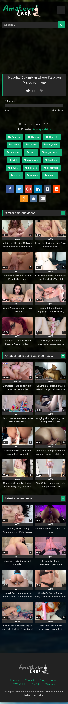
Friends (14, 680)
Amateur (16, 137)
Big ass (35, 137)
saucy (17, 175)
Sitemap (50, 684)
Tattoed (51, 175)
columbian (32, 160)
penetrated (52, 167)
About (54, 680)
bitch (14, 160)
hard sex (52, 160)
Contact (29, 680)
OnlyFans (52, 144)
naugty (14, 167)
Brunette (53, 137)
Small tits (15, 152)
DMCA (35, 684)
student (34, 175)
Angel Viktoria (52, 152)
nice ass (32, 167)
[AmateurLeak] (28, 11)
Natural (33, 144)
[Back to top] (57, 694)
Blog (42, 680)
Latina (15, 144)
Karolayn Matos (41, 129)
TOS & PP (19, 684)
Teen (32, 152)
